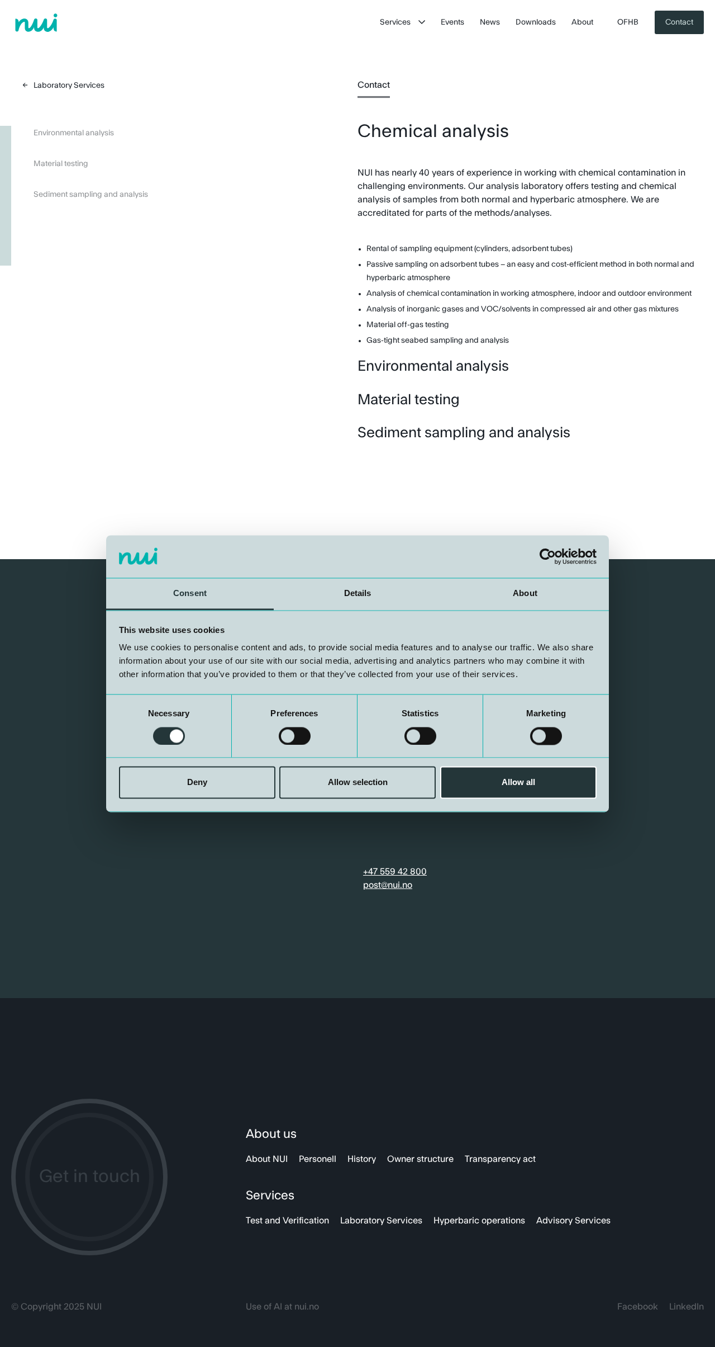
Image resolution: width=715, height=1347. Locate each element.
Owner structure (420, 1159)
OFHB (627, 22)
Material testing (61, 164)
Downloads (536, 22)
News (490, 22)
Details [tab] (357, 593)
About (582, 22)
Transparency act (500, 1159)
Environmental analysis (74, 133)
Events (452, 22)
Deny (197, 782)
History (361, 1159)
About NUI (267, 1159)
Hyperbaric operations (479, 1220)
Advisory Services (573, 1220)
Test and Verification (287, 1220)
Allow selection (358, 782)
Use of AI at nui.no (282, 1306)
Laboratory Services (381, 1220)
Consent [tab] (190, 593)
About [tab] (525, 593)
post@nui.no (387, 885)
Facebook (637, 1306)
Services (395, 22)
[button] (402, 22)
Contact (679, 22)
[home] (36, 22)
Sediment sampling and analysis (91, 194)
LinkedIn (686, 1306)
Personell (317, 1159)
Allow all (518, 782)
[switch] (295, 736)
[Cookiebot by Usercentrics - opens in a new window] (548, 556)
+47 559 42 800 (395, 871)
